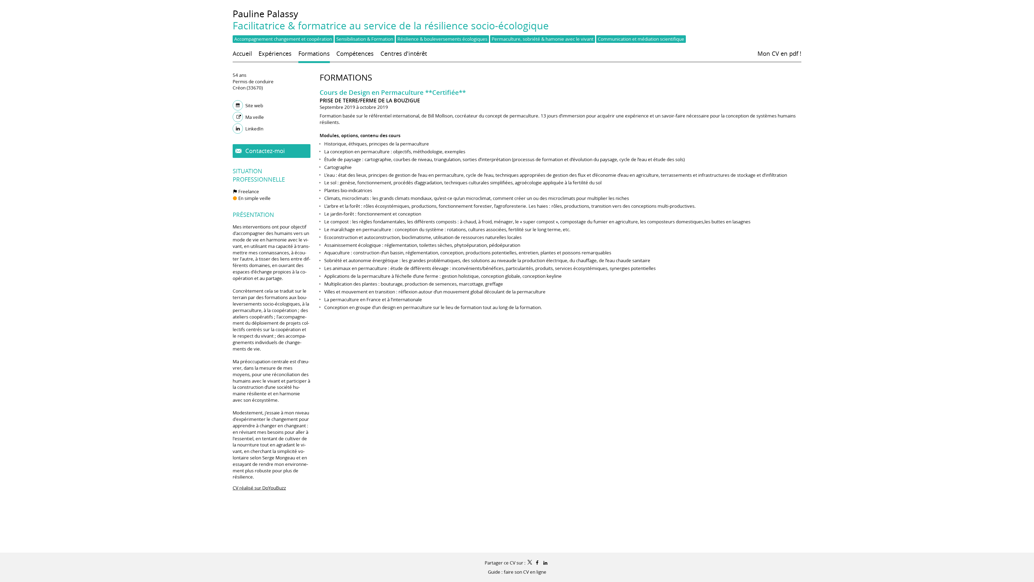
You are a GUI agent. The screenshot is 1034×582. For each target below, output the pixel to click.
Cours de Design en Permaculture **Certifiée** (393, 92)
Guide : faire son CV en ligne (517, 572)
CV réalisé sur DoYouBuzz (259, 488)
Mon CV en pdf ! (779, 53)
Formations (346, 77)
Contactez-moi (264, 151)
